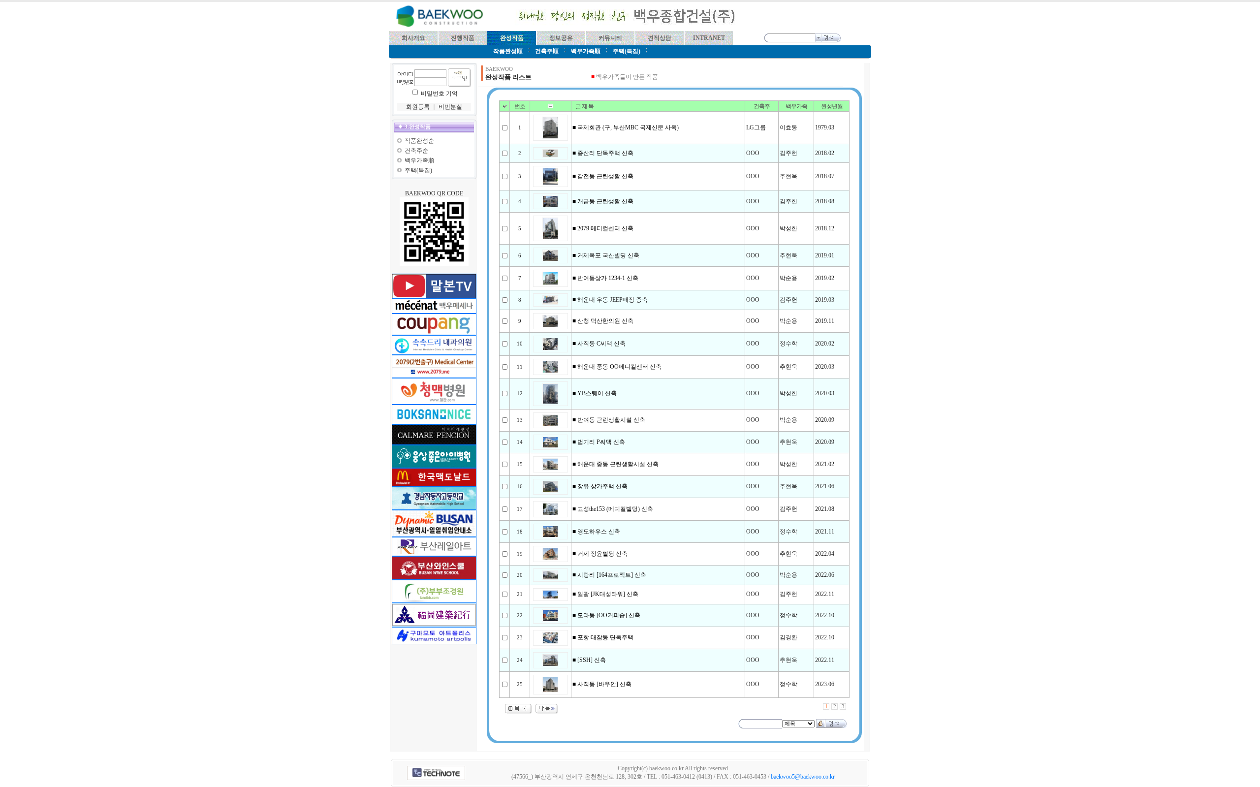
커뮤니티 (610, 37)
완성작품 (512, 37)
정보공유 (561, 37)
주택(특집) (418, 170)
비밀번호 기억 (439, 93)
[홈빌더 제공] (436, 773)
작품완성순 (419, 140)
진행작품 (462, 37)
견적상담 (659, 37)
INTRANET (709, 37)
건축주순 (416, 150)
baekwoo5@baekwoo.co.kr (803, 776)
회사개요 (413, 37)
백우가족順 (419, 160)
